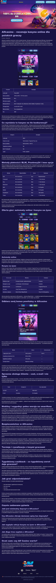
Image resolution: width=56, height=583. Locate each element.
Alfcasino (21, 2)
